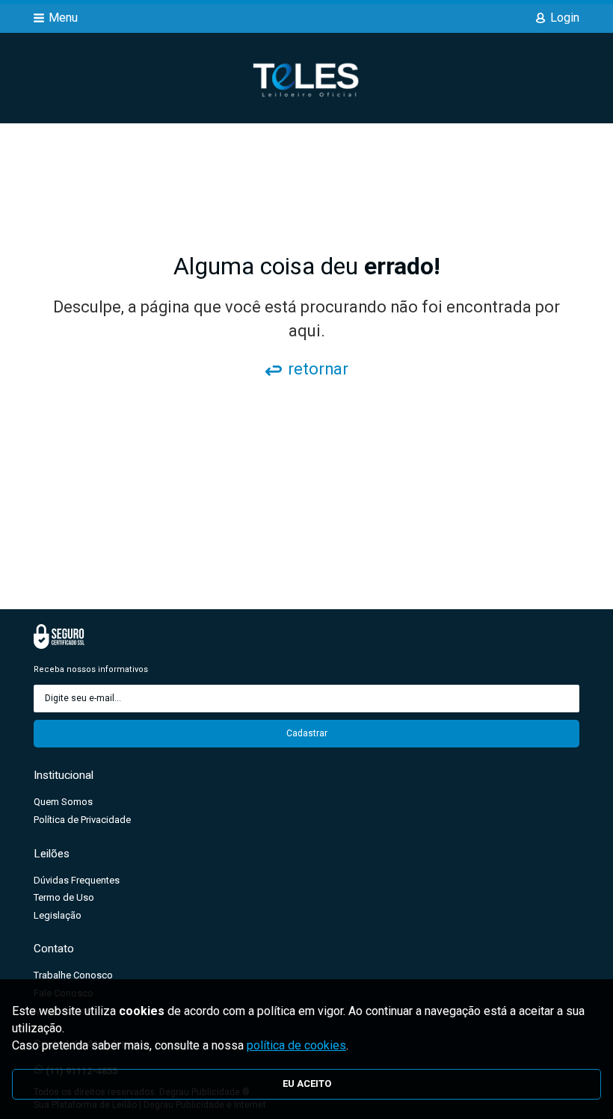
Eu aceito (307, 1083)
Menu (63, 17)
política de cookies (296, 1045)
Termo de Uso (64, 897)
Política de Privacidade (82, 819)
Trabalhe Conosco (73, 975)
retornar (318, 369)
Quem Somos (63, 801)
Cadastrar (306, 733)
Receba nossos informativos (91, 669)
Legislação (57, 915)
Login (564, 17)
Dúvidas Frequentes (77, 880)
